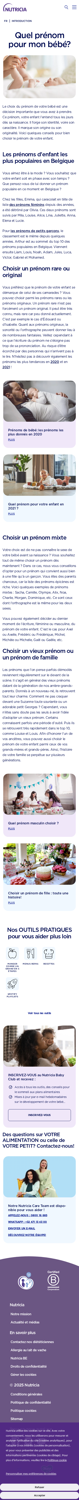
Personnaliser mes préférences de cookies (31, 1473)
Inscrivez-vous (39, 1115)
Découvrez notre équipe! (27, 1234)
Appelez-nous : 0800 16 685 (27, 1215)
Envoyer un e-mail (21, 1228)
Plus (11, 439)
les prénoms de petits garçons (35, 231)
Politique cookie (57, 1460)
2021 (6, 367)
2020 (54, 362)
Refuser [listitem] (39, 1487)
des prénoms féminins (26, 205)
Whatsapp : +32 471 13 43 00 (27, 1221)
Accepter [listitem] (39, 1495)
